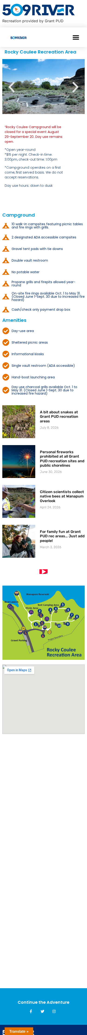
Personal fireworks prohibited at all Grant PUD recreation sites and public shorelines (62, 459)
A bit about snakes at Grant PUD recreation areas (59, 416)
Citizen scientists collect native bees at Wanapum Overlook (62, 496)
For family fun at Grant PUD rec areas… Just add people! (62, 536)
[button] (76, 37)
